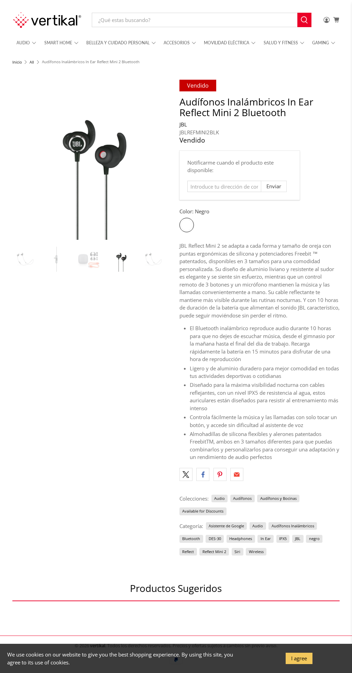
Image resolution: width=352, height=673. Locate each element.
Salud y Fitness (281, 42)
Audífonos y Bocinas (278, 498)
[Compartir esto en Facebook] (202, 474)
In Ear (266, 538)
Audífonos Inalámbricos (293, 525)
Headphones (240, 538)
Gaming (320, 42)
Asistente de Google (226, 525)
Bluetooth (191, 538)
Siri (237, 551)
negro (314, 538)
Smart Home (58, 42)
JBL (183, 124)
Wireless (256, 551)
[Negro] (186, 225)
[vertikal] (47, 20)
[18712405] (92, 160)
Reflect (188, 551)
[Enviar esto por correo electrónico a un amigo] (236, 474)
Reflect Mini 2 (214, 551)
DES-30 (215, 538)
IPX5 (283, 538)
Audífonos (242, 498)
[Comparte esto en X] (185, 474)
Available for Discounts (202, 511)
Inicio (17, 62)
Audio (23, 42)
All (32, 62)
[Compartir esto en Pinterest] (220, 474)
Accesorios (177, 42)
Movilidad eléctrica (226, 42)
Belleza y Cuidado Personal (118, 42)
